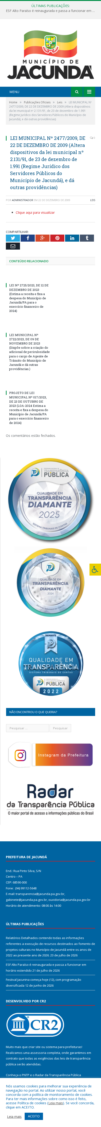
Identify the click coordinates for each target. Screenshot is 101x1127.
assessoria (38, 1053)
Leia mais (55, 1103)
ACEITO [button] (34, 1116)
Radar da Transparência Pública (58, 1075)
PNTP (25, 1075)
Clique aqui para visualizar (35, 212)
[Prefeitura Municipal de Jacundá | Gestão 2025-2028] (50, 53)
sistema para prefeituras (64, 1047)
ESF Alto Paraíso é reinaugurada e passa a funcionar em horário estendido (51, 11)
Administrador (22, 200)
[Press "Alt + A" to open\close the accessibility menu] (95, 570)
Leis (92, 200)
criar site (34, 1047)
